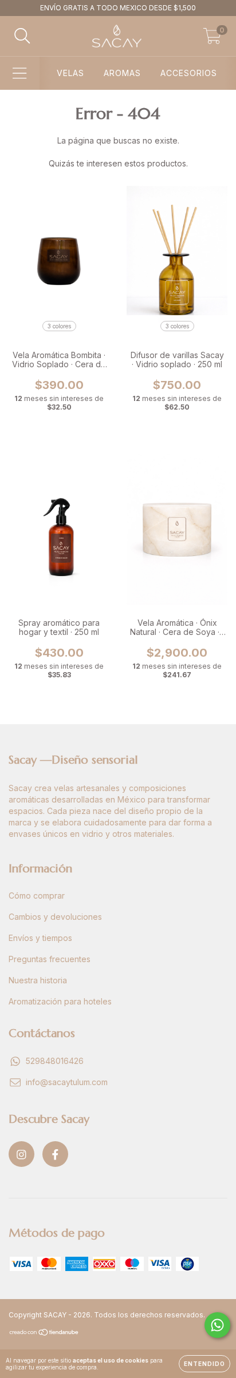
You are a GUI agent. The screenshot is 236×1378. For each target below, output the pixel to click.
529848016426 (55, 1061)
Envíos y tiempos (40, 938)
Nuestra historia (38, 980)
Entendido (204, 1363)
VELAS (70, 73)
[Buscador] (22, 36)
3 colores (59, 326)
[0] (212, 39)
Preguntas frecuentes (50, 959)
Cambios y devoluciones (55, 917)
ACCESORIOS (188, 73)
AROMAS (122, 73)
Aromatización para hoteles (60, 1001)
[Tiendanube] (44, 1333)
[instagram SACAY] (21, 1154)
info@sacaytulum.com (67, 1082)
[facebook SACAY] (55, 1154)
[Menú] (20, 73)
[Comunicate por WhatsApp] (217, 1325)
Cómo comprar (37, 895)
